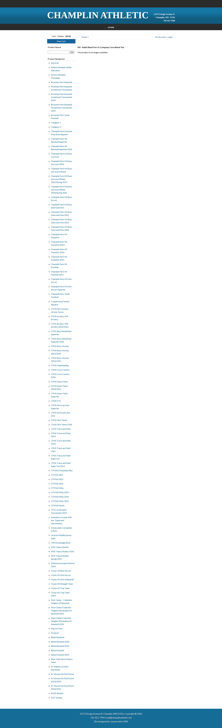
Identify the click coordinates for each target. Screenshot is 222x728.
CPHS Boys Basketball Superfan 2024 (61, 340)
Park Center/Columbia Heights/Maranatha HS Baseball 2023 (61, 610)
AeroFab (55, 63)
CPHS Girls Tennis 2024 (61, 424)
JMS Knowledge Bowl (60, 542)
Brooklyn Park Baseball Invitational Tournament (61, 88)
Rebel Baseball (57, 637)
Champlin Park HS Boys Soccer (61, 198)
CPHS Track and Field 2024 (60, 442)
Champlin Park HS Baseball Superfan (59, 140)
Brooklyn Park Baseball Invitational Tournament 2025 (61, 107)
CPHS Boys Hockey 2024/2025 (60, 359)
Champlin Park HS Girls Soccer (61, 280)
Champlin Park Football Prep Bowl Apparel (61, 133)
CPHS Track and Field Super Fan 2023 (60, 464)
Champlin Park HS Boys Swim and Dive (61, 206)
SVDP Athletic (57, 693)
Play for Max (56, 628)
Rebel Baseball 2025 (60, 646)
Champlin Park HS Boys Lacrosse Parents (61, 170)
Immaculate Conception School (61, 529)
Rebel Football (57, 650)
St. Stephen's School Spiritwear (59, 668)
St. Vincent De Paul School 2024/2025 (62, 687)
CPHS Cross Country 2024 (60, 375)
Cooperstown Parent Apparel (60, 303)
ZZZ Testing (56, 697)
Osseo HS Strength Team (62, 584)
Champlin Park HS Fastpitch (59, 236)
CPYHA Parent (57, 505)
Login (170, 37)
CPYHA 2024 (57, 483)
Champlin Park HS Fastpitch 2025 (59, 258)
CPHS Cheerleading (59, 365)
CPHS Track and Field (60, 429)
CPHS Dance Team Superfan (59, 395)
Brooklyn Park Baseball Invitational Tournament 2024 (61, 97)
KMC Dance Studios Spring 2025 (60, 557)
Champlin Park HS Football (59, 265)
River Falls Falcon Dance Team (61, 660)
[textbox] (58, 52)
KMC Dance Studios (60, 547)
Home (111, 27)
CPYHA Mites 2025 (60, 501)
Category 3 (56, 127)
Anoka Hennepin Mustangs (58, 76)
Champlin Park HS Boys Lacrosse (61, 155)
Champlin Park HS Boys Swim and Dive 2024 (61, 228)
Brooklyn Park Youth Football (60, 116)
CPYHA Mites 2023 (60, 492)
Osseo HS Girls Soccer (61, 575)
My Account (160, 37)
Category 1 (56, 122)
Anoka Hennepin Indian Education (61, 69)
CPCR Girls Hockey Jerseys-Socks (59, 310)
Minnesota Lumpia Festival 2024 (63, 565)
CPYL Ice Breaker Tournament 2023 (59, 511)
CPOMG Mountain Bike (61, 470)
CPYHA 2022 (57, 475)
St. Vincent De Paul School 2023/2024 (62, 680)
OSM (125, 721)
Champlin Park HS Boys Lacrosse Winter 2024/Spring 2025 (61, 189)
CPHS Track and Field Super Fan (60, 457)
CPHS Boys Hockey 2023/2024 (60, 352)
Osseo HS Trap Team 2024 (60, 594)
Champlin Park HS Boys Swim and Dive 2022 (61, 213)
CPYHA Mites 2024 (60, 496)
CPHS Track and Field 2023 (60, 434)
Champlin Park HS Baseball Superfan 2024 (61, 147)
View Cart (61, 41)
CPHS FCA (56, 401)
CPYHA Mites (57, 488)
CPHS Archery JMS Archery (59, 318)
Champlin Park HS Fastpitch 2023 (59, 243)
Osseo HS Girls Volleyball (62, 579)
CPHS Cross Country (60, 369)
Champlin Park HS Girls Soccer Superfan (61, 288)
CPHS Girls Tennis (59, 420)
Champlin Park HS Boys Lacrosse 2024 (61, 162)
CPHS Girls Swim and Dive (60, 414)
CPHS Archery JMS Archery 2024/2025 (59, 325)
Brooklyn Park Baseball (61, 82)
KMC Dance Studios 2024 (62, 551)
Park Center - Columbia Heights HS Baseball (61, 601)
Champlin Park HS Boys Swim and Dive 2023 (61, 221)
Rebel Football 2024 (60, 654)
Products (55, 633)
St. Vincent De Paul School (62, 674)
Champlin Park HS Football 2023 (59, 273)
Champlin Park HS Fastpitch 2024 (59, 251)
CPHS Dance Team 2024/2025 (59, 387)
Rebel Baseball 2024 (60, 641)
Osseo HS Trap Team (60, 588)
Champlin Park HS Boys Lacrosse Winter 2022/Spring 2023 (61, 179)
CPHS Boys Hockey (60, 346)
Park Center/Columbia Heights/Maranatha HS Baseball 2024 (61, 621)
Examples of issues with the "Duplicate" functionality (61, 520)
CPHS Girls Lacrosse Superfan (60, 406)
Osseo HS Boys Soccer (61, 570)
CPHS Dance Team (59, 381)
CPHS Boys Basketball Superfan (61, 332)
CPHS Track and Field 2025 (60, 449)
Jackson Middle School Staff (61, 537)
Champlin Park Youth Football (60, 295)
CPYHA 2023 (57, 479)
